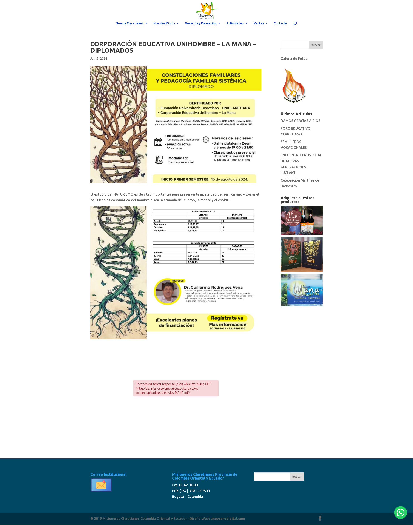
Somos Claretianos (129, 23)
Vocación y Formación (200, 23)
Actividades (235, 23)
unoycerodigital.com (228, 518)
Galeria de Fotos (294, 58)
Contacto (280, 23)
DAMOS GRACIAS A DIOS (300, 121)
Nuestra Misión (164, 23)
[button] (400, 512)
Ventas (259, 23)
